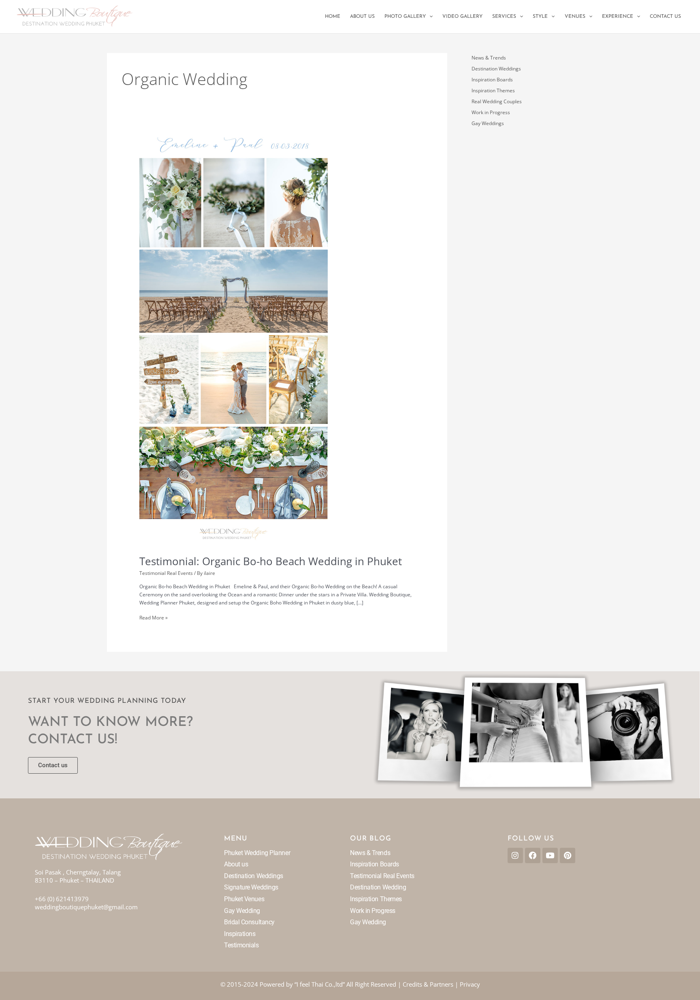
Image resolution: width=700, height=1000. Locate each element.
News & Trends (489, 57)
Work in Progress (491, 112)
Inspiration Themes (493, 90)
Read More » (153, 617)
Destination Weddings (496, 68)
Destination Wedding (378, 887)
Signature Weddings (251, 887)
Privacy (470, 984)
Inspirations (240, 934)
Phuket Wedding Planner (257, 853)
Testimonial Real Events (166, 573)
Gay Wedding (242, 911)
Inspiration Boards (492, 79)
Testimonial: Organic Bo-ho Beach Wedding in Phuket (270, 561)
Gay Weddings (488, 123)
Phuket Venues (244, 899)
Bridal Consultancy (249, 922)
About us (236, 864)
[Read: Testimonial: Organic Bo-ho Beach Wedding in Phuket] (233, 339)
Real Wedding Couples (497, 101)
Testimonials (241, 945)
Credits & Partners (428, 984)
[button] (429, 16)
